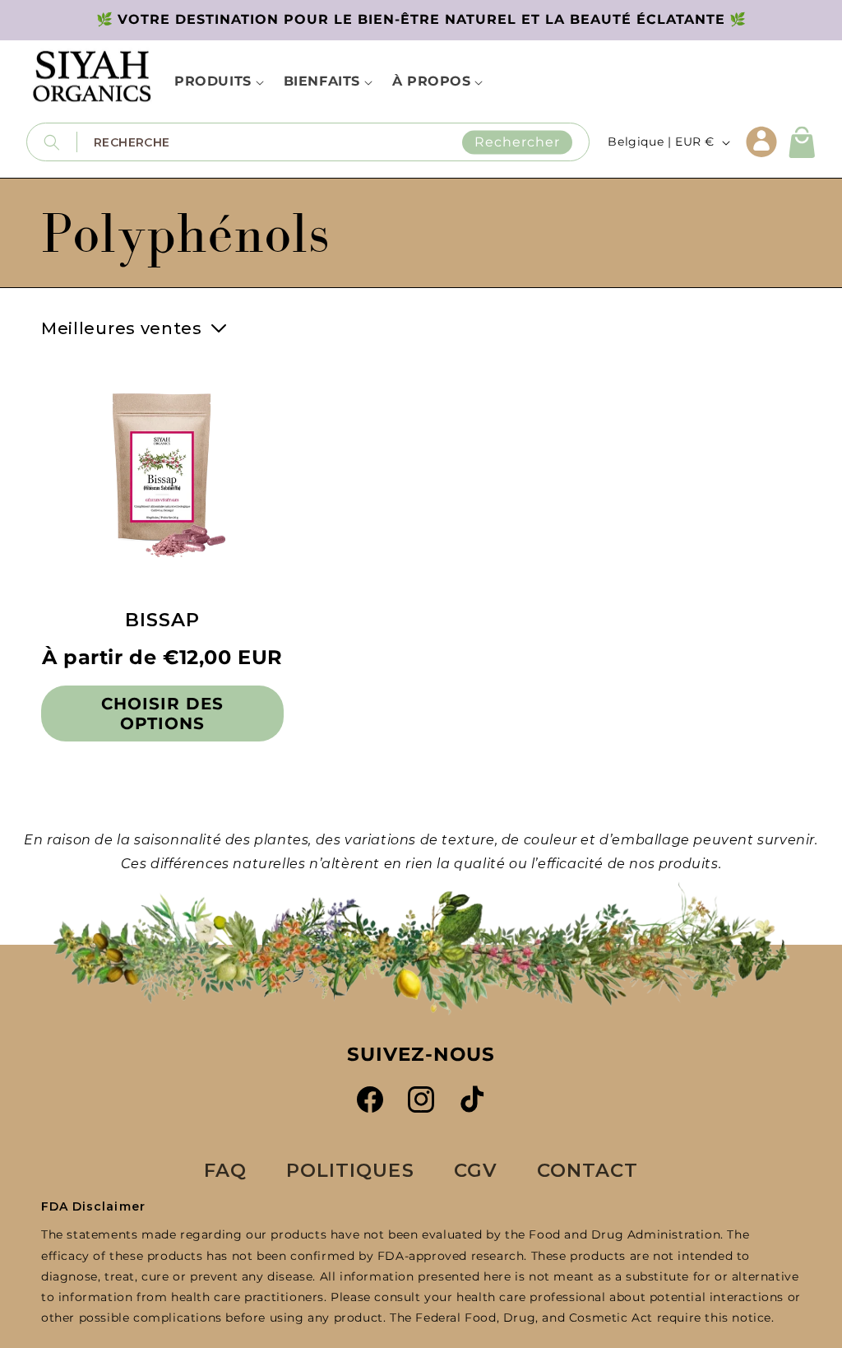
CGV (475, 1170)
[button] (802, 142)
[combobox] (333, 141)
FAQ (225, 1170)
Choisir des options (162, 713)
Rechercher (517, 142)
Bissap (162, 620)
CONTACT (587, 1170)
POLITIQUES (350, 1170)
